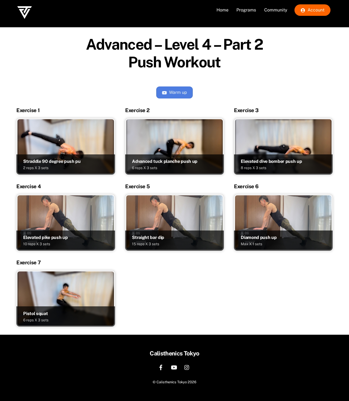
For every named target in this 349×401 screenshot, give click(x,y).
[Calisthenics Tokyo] (24, 23)
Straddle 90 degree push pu (52, 161)
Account (315, 10)
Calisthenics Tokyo (172, 382)
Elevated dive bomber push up (271, 161)
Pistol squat (35, 313)
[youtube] (174, 366)
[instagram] (187, 366)
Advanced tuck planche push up (164, 161)
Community (275, 10)
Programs (246, 10)
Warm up (178, 92)
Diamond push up (258, 237)
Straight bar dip (148, 237)
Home (222, 10)
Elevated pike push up (45, 237)
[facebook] (160, 366)
